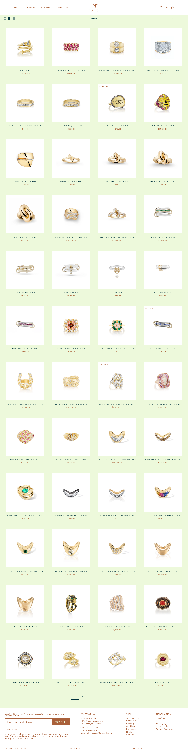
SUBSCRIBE (61, 722)
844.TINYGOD (92, 727)
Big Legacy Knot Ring (25, 237)
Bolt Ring (25, 70)
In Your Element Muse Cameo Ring (162, 404)
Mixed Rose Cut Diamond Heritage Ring (117, 404)
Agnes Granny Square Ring (71, 348)
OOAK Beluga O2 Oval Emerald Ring (25, 515)
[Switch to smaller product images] (9, 18)
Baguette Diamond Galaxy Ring (163, 70)
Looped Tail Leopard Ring (71, 627)
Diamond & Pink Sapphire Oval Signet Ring (25, 460)
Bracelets (131, 720)
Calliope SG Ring (162, 293)
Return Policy (163, 726)
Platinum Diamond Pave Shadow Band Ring (71, 515)
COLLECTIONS (62, 8)
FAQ (158, 720)
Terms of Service (164, 729)
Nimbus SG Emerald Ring (163, 237)
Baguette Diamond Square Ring (25, 126)
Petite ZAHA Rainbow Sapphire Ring (162, 515)
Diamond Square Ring (71, 126)
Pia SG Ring (117, 293)
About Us (160, 717)
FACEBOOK (138, 749)
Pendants (131, 729)
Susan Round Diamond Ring (25, 682)
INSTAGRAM (74, 749)
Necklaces (131, 726)
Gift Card (131, 734)
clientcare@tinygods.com (99, 732)
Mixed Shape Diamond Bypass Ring (117, 682)
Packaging (161, 723)
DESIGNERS (45, 8)
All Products (132, 717)
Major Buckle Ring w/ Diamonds (71, 404)
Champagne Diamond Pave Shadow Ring (162, 460)
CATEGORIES (29, 8)
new (16, 8)
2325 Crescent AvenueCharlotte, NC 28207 (91, 722)
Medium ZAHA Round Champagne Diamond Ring (71, 571)
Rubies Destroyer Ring (162, 126)
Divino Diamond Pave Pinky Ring (71, 237)
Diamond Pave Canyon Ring (117, 627)
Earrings (130, 723)
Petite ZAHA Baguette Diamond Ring (117, 460)
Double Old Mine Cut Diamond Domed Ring (117, 70)
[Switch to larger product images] (5, 18)
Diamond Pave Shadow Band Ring (117, 515)
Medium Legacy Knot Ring (163, 182)
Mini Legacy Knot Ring (71, 182)
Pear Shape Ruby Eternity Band (71, 70)
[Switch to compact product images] (14, 18)
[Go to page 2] (113, 697)
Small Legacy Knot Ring (117, 182)
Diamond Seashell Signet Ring (71, 460)
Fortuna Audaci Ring (117, 126)
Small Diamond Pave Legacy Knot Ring (117, 237)
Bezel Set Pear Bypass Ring (71, 682)
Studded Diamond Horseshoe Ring (25, 404)
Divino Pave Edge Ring (25, 182)
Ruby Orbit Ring (163, 682)
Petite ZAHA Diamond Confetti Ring (116, 571)
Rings (129, 731)
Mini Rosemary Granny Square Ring (117, 348)
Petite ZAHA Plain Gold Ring (162, 571)
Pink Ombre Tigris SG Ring (25, 348)
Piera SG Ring (71, 293)
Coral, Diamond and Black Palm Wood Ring (162, 627)
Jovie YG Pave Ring (25, 293)
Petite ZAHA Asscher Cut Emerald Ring (25, 571)
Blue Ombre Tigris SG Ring (163, 348)
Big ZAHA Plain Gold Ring (25, 627)
